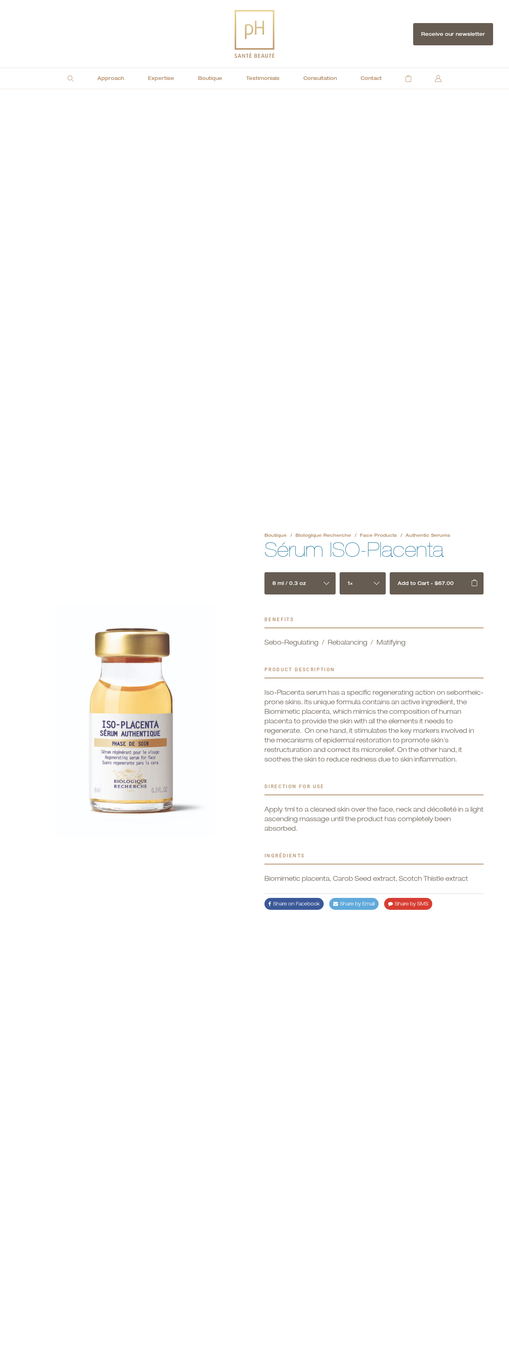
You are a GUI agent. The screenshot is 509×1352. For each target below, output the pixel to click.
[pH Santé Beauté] (254, 34)
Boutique (275, 535)
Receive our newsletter (453, 34)
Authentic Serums (428, 535)
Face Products (378, 535)
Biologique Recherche (323, 535)
